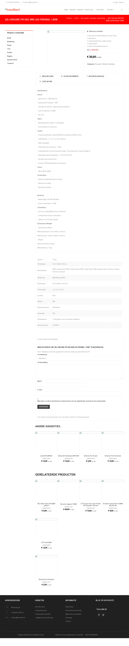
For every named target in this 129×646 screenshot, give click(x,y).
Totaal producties (41, 610)
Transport (10, 63)
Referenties (69, 607)
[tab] (46, 76)
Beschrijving (47, 76)
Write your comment (96, 31)
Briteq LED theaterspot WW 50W (68, 456)
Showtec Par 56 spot (91, 456)
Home (69, 18)
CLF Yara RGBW (46, 542)
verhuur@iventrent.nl (18, 617)
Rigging (9, 56)
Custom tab (47, 81)
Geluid (9, 45)
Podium (9, 52)
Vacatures (69, 618)
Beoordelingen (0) (96, 76)
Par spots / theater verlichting (93, 18)
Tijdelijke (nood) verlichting (44, 618)
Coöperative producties (43, 614)
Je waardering (42, 354)
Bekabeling (11, 41)
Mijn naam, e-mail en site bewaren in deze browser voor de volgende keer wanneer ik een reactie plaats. (71, 401)
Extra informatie (71, 76)
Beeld (9, 38)
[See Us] (103, 615)
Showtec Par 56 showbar (113, 456)
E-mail (40, 390)
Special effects (12, 60)
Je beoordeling (42, 362)
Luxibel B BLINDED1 (46, 456)
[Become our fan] (99, 615)
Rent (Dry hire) (40, 607)
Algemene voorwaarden (73, 614)
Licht (76, 18)
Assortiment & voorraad (73, 610)
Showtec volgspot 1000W (68, 504)
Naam (39, 381)
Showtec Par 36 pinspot (46, 579)
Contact (68, 621)
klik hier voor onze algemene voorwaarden (69, 635)
